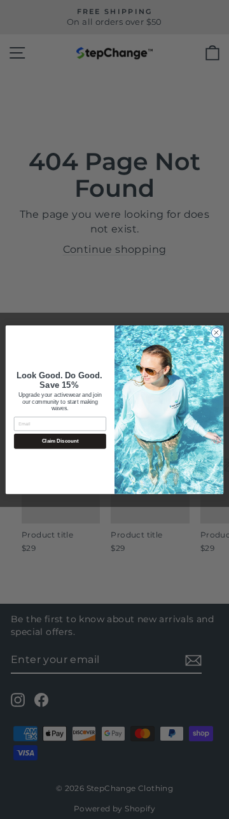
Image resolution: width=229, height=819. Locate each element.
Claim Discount (60, 441)
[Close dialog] (216, 332)
